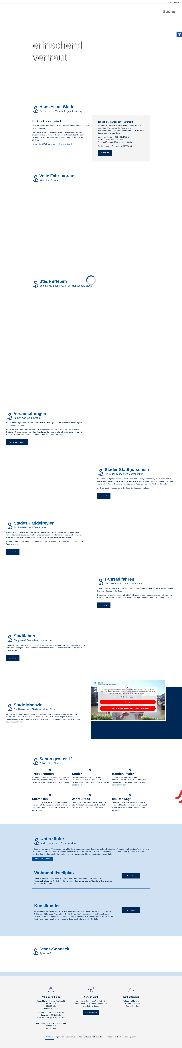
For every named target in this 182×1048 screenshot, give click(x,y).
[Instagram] (131, 1011)
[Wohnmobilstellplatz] (36, 867)
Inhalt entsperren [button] (128, 702)
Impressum (60, 1037)
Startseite (49, 1037)
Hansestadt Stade (52, 9)
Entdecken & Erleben (70, 9)
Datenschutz (70, 1037)
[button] (170, 6)
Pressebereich (112, 1037)
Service (126, 9)
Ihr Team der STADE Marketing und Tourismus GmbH (52, 144)
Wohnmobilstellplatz (54, 872)
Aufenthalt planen (113, 9)
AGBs (79, 1037)
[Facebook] (124, 1011)
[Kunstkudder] (36, 900)
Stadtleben (100, 9)
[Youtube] (137, 1011)
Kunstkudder (47, 905)
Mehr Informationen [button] (127, 697)
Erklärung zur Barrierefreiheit (94, 1037)
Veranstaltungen (87, 9)
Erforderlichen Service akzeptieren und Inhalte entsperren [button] (128, 708)
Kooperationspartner (128, 1037)
